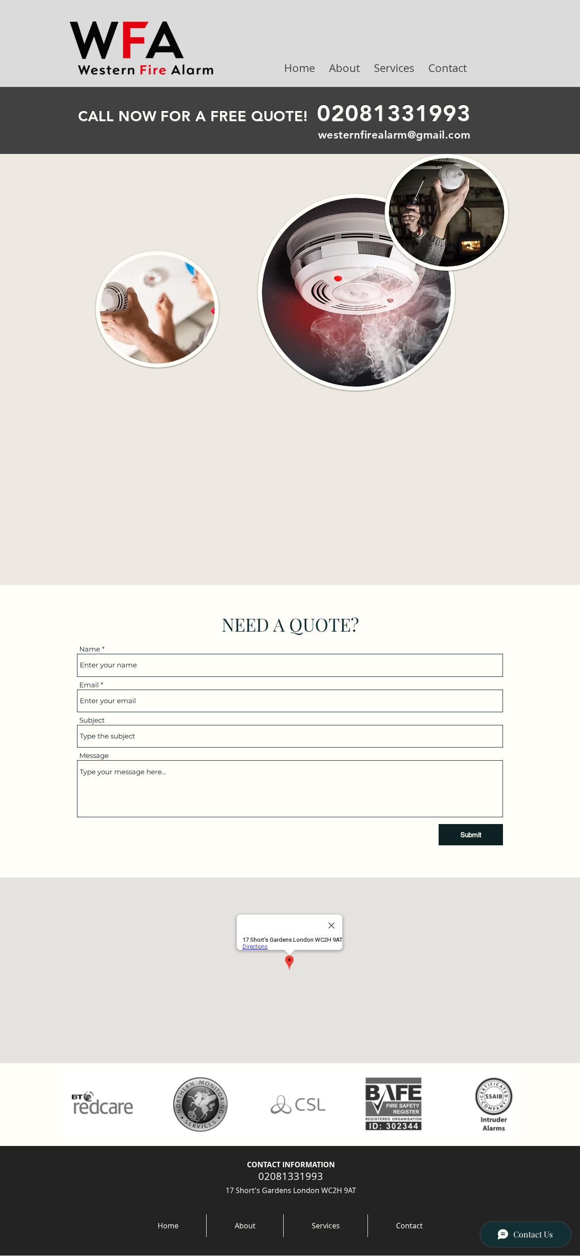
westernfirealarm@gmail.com (394, 134)
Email (89, 684)
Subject (92, 720)
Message (94, 755)
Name (89, 649)
